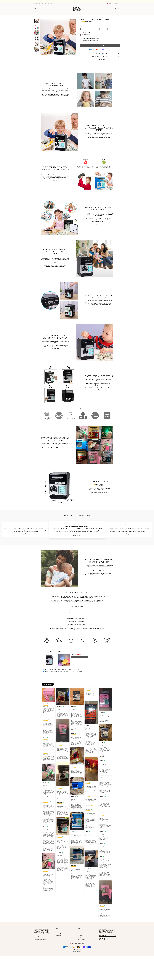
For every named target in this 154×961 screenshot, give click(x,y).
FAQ (51, 3)
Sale (46, 13)
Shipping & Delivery (60, 932)
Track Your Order (59, 930)
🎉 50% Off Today (86, 34)
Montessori (60, 13)
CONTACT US (37, 3)
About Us (97, 13)
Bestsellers (80, 932)
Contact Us (58, 935)
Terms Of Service (81, 939)
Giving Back (105, 13)
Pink (101, 29)
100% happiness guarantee (100, 56)
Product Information (100, 53)
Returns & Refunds (60, 933)
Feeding (83, 13)
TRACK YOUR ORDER (45, 3)
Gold (88, 29)
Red (106, 29)
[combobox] (75, 669)
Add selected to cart (80, 657)
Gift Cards (80, 935)
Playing (89, 13)
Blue (97, 29)
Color (82, 26)
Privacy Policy (81, 937)
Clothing (76, 13)
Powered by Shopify (77, 951)
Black (83, 29)
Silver (92, 29)
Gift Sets (52, 13)
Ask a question (100, 59)
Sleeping (68, 13)
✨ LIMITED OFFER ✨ (86, 32)
